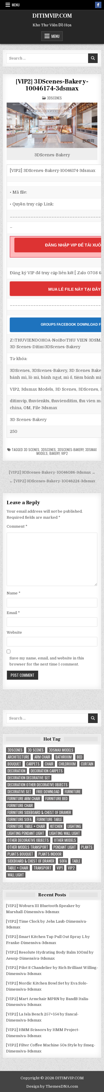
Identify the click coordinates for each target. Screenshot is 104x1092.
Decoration (16, 771)
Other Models (65, 840)
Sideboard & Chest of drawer (31, 861)
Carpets (33, 764)
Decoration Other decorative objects (38, 784)
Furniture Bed (56, 798)
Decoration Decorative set (29, 777)
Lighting (74, 826)
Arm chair (42, 757)
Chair (49, 764)
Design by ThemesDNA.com (52, 1086)
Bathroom (63, 757)
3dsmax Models (61, 750)
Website (14, 632)
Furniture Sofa (19, 819)
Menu (16, 4)
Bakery (54, 453)
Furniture (73, 791)
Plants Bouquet (20, 854)
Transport (42, 868)
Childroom (67, 764)
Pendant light (64, 847)
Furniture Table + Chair (26, 826)
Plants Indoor (50, 854)
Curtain (87, 764)
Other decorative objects (28, 840)
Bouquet (14, 764)
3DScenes (54, 97)
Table (76, 861)
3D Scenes (31, 449)
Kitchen (56, 826)
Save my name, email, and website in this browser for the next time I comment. (47, 661)
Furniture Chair (20, 805)
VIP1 (60, 868)
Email (13, 613)
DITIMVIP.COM (52, 16)
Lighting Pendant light (26, 833)
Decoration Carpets (47, 771)
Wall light (16, 875)
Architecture (18, 757)
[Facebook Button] (98, 5)
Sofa (63, 861)
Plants (86, 847)
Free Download (48, 791)
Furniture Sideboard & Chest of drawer (39, 812)
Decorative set (19, 791)
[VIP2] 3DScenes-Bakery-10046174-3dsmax (52, 84)
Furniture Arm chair (24, 798)
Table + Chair (18, 868)
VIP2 (64, 453)
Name (14, 593)
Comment (17, 526)
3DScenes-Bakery (70, 449)
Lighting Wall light (64, 833)
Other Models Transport (28, 847)
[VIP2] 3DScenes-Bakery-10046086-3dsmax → (52, 472)
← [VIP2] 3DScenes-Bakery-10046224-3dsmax (52, 481)
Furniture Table (49, 819)
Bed (79, 757)
